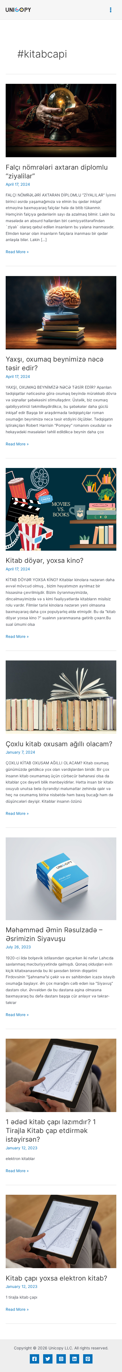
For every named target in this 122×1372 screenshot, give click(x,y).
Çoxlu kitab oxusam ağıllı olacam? (59, 744)
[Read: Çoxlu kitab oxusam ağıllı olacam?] (61, 697)
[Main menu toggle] (111, 10)
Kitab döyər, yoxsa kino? (44, 560)
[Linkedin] (74, 1359)
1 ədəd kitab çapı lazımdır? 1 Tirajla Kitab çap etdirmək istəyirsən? (51, 1130)
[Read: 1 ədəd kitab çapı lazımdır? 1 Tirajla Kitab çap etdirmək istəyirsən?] (61, 1075)
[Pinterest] (87, 1359)
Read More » (17, 251)
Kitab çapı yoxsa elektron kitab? (56, 1278)
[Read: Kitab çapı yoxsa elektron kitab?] (61, 1231)
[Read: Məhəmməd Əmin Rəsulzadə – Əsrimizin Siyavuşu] (61, 878)
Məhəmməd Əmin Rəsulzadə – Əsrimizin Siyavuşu (54, 934)
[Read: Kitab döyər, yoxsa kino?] (61, 509)
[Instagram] (61, 1359)
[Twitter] (47, 1359)
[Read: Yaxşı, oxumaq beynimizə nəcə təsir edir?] (61, 312)
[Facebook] (34, 1359)
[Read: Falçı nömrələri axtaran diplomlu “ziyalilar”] (61, 120)
